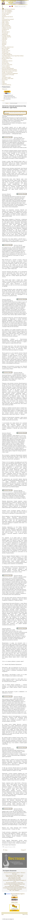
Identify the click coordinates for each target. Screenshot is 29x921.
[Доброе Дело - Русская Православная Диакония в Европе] (14, 902)
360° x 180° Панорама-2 (7, 11)
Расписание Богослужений (8, 19)
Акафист (4, 76)
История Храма (5, 14)
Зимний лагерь (5, 52)
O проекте (4, 59)
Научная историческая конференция (10, 73)
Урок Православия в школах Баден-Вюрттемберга (13, 55)
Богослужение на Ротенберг (8, 74)
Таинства (4, 40)
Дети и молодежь (6, 48)
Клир (3, 18)
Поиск (3, 100)
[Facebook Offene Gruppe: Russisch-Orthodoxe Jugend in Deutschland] (5, 893)
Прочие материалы (6, 67)
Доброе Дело (5, 34)
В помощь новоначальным (7, 47)
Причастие (4, 42)
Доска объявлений (6, 25)
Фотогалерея (5, 79)
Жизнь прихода (5, 24)
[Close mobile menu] (2, 7)
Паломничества (5, 29)
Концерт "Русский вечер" (7, 72)
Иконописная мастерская (7, 16)
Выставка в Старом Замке (7, 78)
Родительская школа (6, 26)
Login (2, 914)
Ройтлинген (4, 39)
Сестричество (5, 33)
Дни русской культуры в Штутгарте (9, 71)
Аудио (3, 82)
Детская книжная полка (7, 58)
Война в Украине (5, 23)
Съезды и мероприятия (7, 54)
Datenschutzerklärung (6, 84)
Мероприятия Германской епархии (9, 69)
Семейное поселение (6, 28)
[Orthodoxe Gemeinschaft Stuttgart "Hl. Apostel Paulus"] (14, 897)
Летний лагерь (5, 49)
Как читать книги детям (7, 64)
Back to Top (25, 914)
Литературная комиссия (7, 60)
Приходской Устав (6, 20)
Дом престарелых (6, 31)
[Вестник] (14, 860)
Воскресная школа (6, 50)
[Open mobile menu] (2, 6)
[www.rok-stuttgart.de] (15, 2)
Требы (3, 45)
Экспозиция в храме (6, 77)
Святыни (4, 15)
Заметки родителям (6, 57)
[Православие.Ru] (14, 899)
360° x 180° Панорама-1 (7, 10)
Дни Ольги (4, 30)
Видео (3, 81)
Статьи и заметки (6, 65)
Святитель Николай (6, 13)
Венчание (4, 44)
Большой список (5, 63)
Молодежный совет (6, 53)
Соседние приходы (6, 35)
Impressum (4, 83)
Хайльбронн (4, 38)
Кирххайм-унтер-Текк (6, 36)
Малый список (5, 62)
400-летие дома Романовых (8, 68)
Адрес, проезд (5, 21)
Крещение (4, 43)
